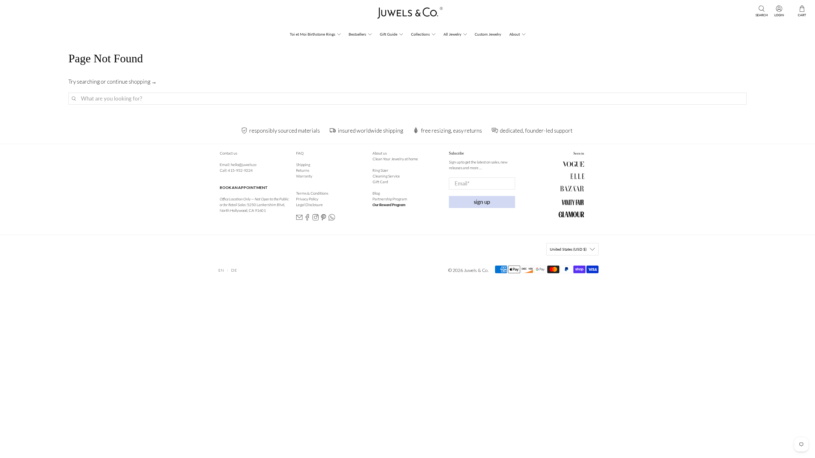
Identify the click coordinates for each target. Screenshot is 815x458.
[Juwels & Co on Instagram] (315, 219)
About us (379, 153)
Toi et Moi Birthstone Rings (312, 34)
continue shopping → (132, 81)
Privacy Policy (307, 199)
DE (234, 270)
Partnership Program (389, 199)
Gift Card (380, 181)
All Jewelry (452, 34)
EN (221, 270)
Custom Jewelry (488, 34)
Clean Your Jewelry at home (395, 158)
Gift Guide (388, 34)
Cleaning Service (386, 176)
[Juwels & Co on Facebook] (307, 219)
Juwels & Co (476, 270)
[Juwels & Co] (407, 15)
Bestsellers (357, 34)
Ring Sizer (380, 170)
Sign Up (482, 201)
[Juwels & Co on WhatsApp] (332, 219)
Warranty (304, 176)
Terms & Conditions (312, 193)
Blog (376, 193)
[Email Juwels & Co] (299, 219)
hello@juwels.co (243, 164)
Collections (420, 34)
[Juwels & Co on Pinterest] (323, 219)
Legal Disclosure (309, 204)
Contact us (228, 153)
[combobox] (407, 99)
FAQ (300, 153)
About (514, 34)
